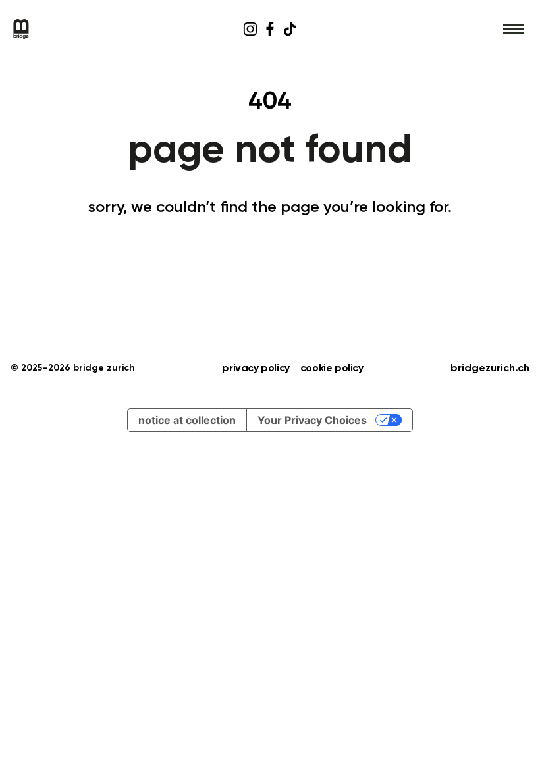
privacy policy (255, 368)
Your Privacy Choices (312, 420)
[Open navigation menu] (513, 29)
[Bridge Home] (97, 29)
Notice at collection (187, 420)
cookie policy (332, 368)
